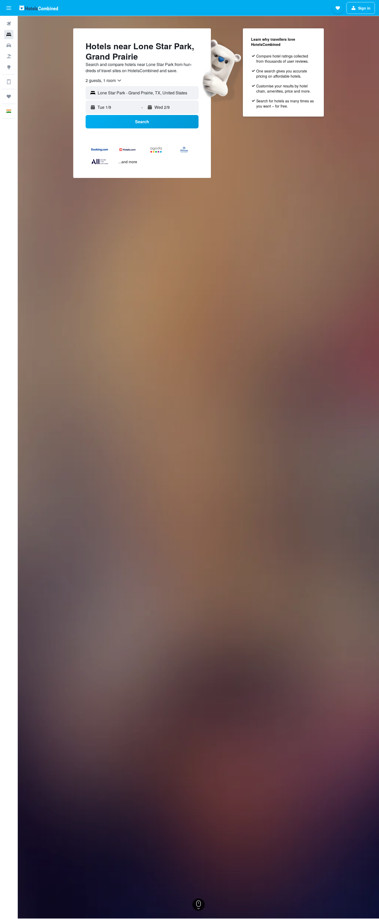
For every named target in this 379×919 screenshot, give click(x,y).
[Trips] (8, 96)
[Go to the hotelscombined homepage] (39, 7)
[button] (8, 8)
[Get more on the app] (8, 82)
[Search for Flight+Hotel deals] (8, 56)
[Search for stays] (8, 34)
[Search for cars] (8, 45)
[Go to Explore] (8, 67)
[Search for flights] (8, 24)
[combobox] (104, 80)
